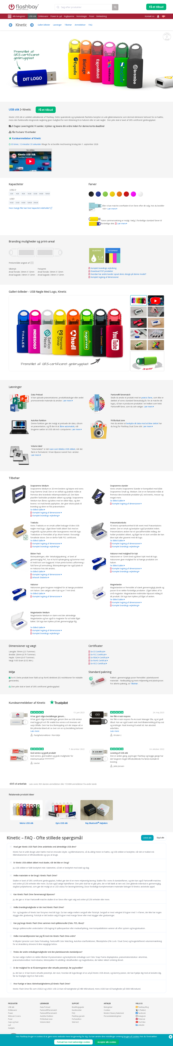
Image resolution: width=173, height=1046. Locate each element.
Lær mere (111, 208)
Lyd (9, 1025)
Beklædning (101, 16)
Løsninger (57, 24)
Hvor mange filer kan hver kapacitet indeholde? (29, 208)
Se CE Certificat (97, 651)
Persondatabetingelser (112, 1016)
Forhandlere (76, 1019)
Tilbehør (68, 24)
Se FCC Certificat (98, 654)
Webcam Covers (14, 1016)
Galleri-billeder (44, 24)
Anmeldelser (80, 24)
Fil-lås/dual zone (46, 1019)
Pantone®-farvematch (48, 1010)
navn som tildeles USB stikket (62, 449)
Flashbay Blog (143, 1007)
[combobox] (83, 7)
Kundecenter (77, 1010)
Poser (91, 16)
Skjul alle (160, 837)
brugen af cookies (131, 1036)
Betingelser (108, 1007)
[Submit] (58, 7)
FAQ (90, 24)
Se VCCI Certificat (98, 663)
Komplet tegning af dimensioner (105, 277)
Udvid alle (147, 837)
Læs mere (34, 731)
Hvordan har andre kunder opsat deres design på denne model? (118, 274)
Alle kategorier (19, 16)
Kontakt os (149, 16)
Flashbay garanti (78, 1016)
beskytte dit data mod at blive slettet (142, 423)
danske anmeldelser (49, 784)
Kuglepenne (69, 16)
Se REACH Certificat (99, 657)
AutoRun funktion (46, 1016)
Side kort (75, 1022)
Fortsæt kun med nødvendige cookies (73, 1042)
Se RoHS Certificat (99, 660)
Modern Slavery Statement (114, 1013)
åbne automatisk (67, 426)
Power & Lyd (56, 16)
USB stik (32, 16)
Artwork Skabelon (40, 577)
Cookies (107, 1010)
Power (10, 1013)
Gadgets (11, 1028)
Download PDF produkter (101, 271)
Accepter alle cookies (107, 1042)
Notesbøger (81, 16)
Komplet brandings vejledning (103, 268)
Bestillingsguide (78, 1007)
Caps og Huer (13, 1022)
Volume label (45, 1022)
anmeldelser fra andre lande (81, 784)
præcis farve (147, 397)
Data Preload (45, 1007)
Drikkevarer (43, 16)
